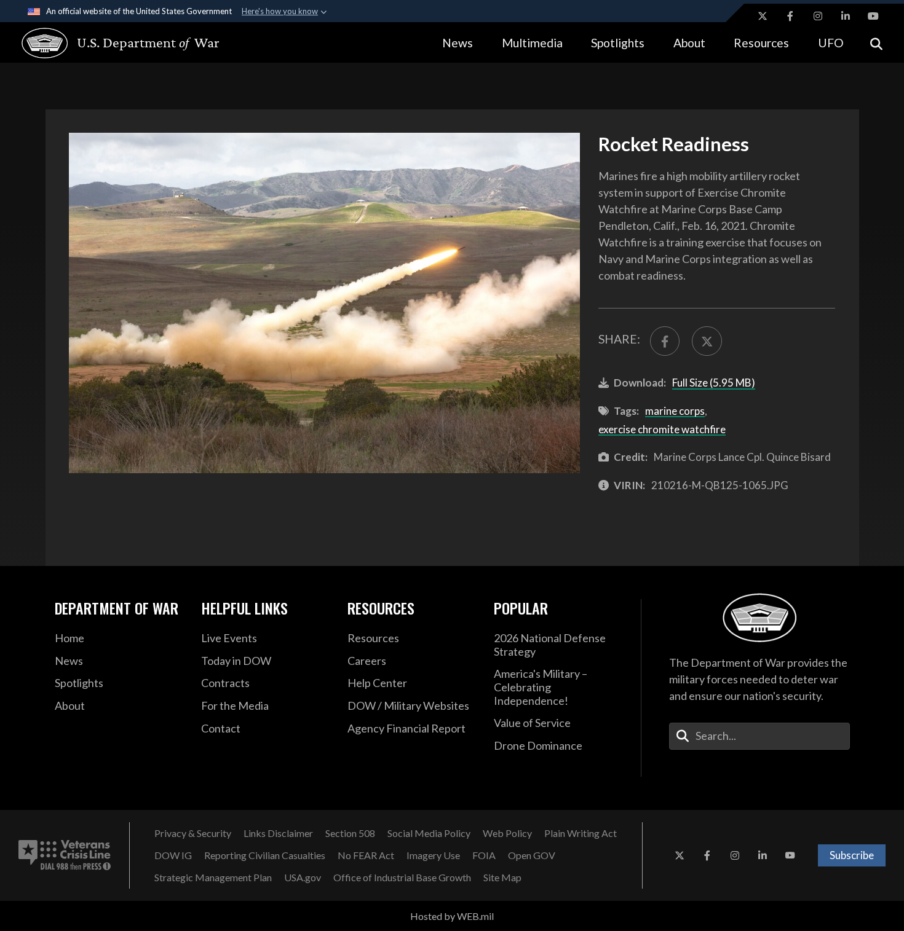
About (689, 43)
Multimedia (532, 43)
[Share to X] (706, 341)
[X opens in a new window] (762, 16)
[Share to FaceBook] (665, 341)
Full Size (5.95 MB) (713, 382)
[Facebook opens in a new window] (790, 16)
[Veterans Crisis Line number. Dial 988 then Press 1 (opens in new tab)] (64, 855)
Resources (761, 43)
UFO (831, 43)
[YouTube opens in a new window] (873, 16)
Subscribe (852, 855)
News (457, 43)
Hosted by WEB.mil (452, 916)
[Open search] (876, 43)
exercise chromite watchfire (662, 429)
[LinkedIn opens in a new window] (845, 16)
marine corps (675, 410)
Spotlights (617, 43)
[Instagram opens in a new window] (818, 16)
